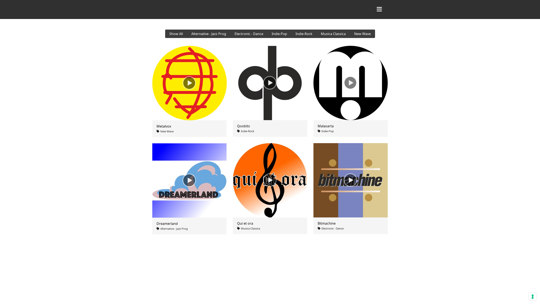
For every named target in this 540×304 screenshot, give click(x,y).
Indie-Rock (304, 33)
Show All (176, 33)
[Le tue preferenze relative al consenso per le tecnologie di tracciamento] (533, 297)
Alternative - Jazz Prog (208, 33)
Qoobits (243, 126)
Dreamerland (167, 223)
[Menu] (379, 9)
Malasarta (326, 126)
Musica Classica (333, 33)
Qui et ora (245, 223)
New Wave (362, 33)
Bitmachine (327, 223)
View (199, 83)
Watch (179, 83)
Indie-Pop (279, 33)
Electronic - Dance (249, 33)
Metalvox (164, 126)
